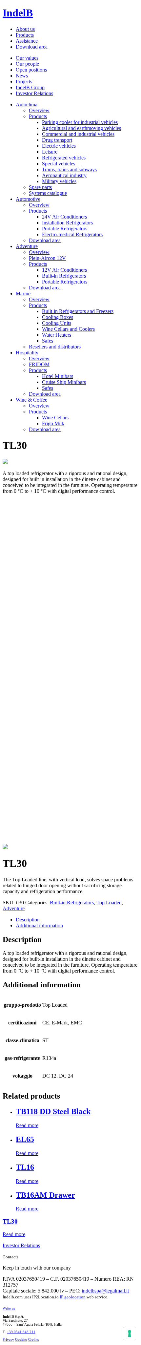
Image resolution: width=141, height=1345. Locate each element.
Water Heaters (56, 335)
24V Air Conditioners (64, 217)
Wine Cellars (55, 417)
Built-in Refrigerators (64, 276)
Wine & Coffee (31, 400)
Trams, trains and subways (69, 169)
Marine (23, 293)
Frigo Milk (53, 423)
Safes (47, 341)
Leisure (49, 152)
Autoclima (26, 104)
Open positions (31, 70)
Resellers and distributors (55, 346)
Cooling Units (56, 323)
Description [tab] (28, 919)
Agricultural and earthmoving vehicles (81, 128)
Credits (33, 1339)
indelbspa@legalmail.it (105, 1290)
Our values (27, 58)
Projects (24, 81)
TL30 (10, 1221)
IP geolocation (73, 1296)
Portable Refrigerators (64, 228)
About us (25, 29)
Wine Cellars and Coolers (68, 329)
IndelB (18, 13)
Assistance (27, 41)
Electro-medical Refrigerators (72, 234)
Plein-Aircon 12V (47, 258)
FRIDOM (39, 364)
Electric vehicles (59, 146)
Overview (39, 110)
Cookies (21, 1339)
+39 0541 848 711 (21, 1332)
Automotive (28, 199)
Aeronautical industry (64, 175)
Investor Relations (34, 93)
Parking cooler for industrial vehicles (80, 122)
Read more (27, 1125)
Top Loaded (109, 902)
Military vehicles (59, 181)
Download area (32, 47)
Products (25, 35)
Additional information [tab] (39, 925)
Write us (9, 1308)
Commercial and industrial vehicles (78, 134)
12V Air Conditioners (64, 270)
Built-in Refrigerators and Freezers (77, 311)
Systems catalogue (48, 193)
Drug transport (57, 140)
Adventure (27, 246)
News (22, 75)
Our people (27, 64)
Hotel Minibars (57, 376)
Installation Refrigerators (67, 222)
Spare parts (40, 187)
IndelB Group (30, 87)
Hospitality (27, 352)
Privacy (8, 1339)
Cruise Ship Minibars (64, 382)
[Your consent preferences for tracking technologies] (129, 1333)
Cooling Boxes (57, 317)
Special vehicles (58, 163)
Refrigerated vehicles (64, 157)
